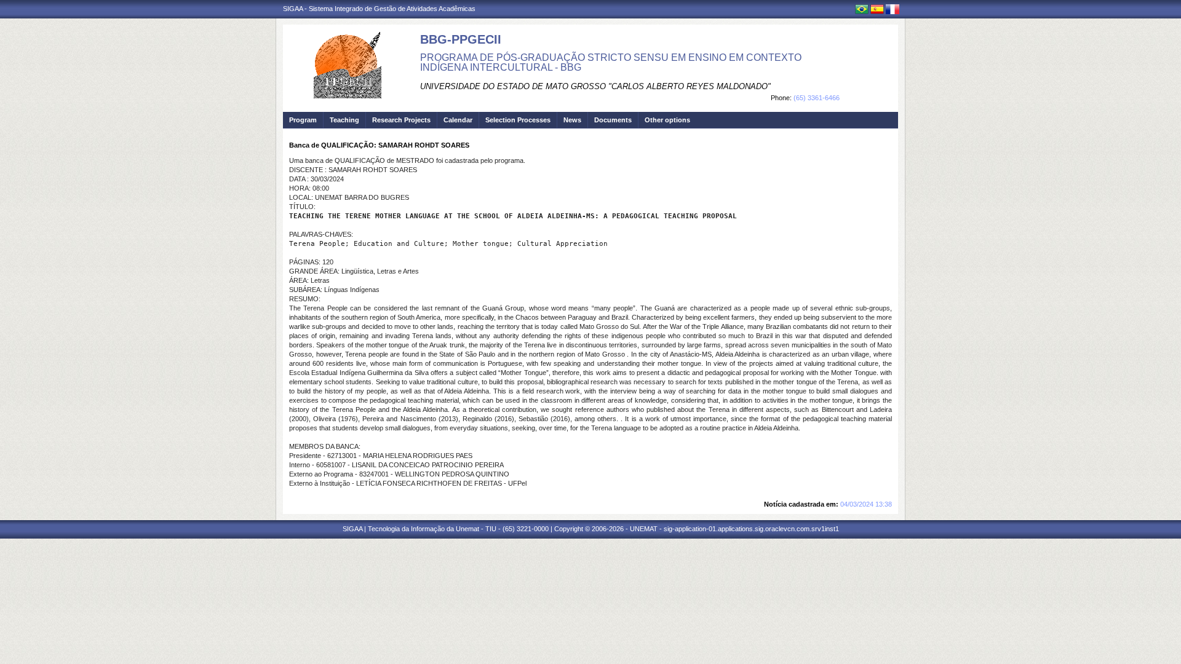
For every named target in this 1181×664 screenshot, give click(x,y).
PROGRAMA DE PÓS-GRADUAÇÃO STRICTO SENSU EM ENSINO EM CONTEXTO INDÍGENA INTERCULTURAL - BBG (610, 62)
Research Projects (401, 120)
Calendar (457, 120)
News (572, 120)
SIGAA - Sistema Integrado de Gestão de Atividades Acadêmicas (379, 8)
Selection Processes (518, 120)
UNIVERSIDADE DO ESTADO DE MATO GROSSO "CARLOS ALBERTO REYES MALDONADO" (595, 86)
